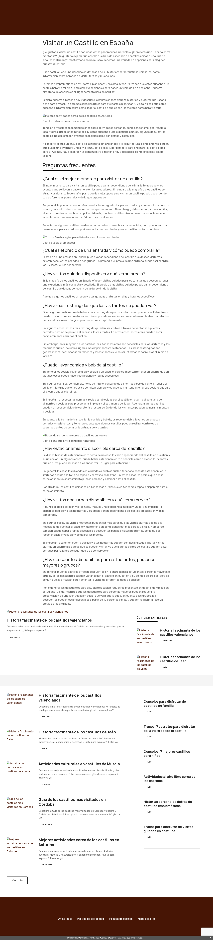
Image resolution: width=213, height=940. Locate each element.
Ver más (17, 880)
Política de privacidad (90, 918)
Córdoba (47, 825)
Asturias (47, 865)
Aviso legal (65, 918)
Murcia (46, 784)
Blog (149, 712)
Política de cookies (120, 918)
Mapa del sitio (146, 918)
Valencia (15, 638)
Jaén (165, 667)
